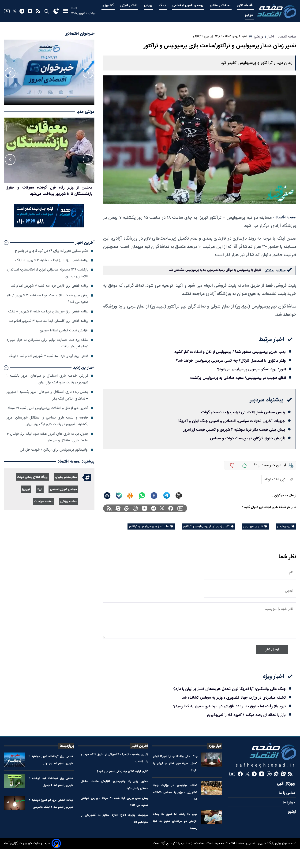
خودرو (249, 15)
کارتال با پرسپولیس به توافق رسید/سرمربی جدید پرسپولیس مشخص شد (215, 270)
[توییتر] (14, 11)
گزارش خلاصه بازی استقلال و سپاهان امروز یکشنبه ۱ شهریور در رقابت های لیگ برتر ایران (47, 379)
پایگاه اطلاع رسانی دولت (32, 477)
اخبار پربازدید (83, 367)
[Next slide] (10, 72)
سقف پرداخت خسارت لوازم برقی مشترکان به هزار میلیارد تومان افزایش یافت (47, 343)
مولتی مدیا (85, 111)
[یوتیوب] (7, 11)
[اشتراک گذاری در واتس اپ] (142, 495)
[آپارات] (118, 508)
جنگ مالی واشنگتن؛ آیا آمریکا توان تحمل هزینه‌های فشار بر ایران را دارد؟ (229, 689)
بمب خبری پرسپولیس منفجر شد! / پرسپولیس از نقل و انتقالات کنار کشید (230, 352)
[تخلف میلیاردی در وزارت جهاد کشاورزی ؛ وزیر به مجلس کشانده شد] (211, 788)
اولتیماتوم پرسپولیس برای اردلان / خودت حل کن (54, 450)
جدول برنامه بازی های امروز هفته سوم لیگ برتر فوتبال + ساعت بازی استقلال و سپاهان (47, 437)
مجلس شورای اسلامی (63, 489)
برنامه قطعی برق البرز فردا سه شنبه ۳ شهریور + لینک (51, 260)
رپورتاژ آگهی (286, 784)
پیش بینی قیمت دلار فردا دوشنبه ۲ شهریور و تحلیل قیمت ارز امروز (234, 430)
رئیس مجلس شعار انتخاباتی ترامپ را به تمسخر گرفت (243, 412)
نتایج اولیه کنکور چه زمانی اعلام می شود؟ (122, 771)
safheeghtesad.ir (266, 765)
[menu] (65, 11)
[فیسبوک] (171, 508)
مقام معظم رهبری (66, 477)
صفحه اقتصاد (234, 843)
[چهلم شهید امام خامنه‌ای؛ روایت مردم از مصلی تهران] (49, 150)
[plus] (244, 465)
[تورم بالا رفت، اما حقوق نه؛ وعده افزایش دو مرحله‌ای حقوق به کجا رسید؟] (211, 817)
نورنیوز (26, 489)
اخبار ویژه (215, 746)
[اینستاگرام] (30, 11)
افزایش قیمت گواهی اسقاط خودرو (64, 331)
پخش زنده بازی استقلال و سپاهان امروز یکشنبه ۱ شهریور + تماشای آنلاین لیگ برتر (47, 395)
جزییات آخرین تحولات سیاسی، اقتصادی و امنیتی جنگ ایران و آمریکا (231, 421)
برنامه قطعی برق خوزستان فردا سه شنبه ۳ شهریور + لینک (48, 312)
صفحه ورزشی (68, 501)
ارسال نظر (272, 649)
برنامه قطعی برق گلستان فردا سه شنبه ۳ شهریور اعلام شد (48, 321)
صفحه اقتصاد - (284, 217)
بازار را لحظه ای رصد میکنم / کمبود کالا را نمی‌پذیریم (246, 715)
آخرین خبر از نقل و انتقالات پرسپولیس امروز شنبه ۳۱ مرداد (48, 408)
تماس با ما (287, 793)
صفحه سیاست (43, 501)
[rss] (38, 11)
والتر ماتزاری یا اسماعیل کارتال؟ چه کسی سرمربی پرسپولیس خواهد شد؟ (231, 360)
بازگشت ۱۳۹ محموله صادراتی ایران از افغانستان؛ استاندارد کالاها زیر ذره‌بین (47, 273)
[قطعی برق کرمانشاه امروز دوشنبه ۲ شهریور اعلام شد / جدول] (14, 760)
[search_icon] (46, 11)
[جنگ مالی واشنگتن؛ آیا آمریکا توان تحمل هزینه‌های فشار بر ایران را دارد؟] (211, 760)
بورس (148, 5)
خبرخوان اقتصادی (79, 33)
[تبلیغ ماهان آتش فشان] (49, 226)
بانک (163, 5)
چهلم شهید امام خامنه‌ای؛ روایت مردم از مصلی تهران (52, 187)
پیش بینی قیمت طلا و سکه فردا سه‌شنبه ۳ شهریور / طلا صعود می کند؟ (47, 299)
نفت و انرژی (129, 5)
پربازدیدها (67, 746)
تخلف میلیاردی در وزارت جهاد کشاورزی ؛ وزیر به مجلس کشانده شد (234, 698)
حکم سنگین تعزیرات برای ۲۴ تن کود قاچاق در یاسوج (51, 251)
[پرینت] (107, 496)
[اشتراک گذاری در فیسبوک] (154, 496)
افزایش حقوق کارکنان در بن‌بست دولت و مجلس (247, 438)
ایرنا (40, 489)
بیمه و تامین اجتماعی (188, 5)
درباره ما (289, 802)
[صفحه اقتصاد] (276, 11)
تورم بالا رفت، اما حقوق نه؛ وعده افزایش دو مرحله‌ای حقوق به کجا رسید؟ (229, 706)
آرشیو (292, 812)
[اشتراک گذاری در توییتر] (179, 495)
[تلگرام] (21, 11)
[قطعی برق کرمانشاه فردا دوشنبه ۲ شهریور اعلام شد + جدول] (14, 781)
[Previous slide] (88, 72)
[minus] (232, 465)
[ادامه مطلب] (6, 242)
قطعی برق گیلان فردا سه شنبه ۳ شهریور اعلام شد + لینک (48, 356)
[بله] (119, 496)
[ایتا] (130, 495)
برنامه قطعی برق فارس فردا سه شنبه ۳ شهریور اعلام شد (49, 286)
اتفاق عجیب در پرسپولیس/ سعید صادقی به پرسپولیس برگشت (238, 378)
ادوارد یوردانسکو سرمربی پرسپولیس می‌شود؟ (251, 369)
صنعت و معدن (221, 5)
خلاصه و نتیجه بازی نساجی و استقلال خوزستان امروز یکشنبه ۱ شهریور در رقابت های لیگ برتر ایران (47, 421)
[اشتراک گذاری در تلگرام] (167, 495)
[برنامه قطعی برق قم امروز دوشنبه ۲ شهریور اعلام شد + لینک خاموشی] (14, 803)
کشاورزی (108, 5)
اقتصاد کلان (245, 5)
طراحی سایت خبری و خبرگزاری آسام (27, 843)
